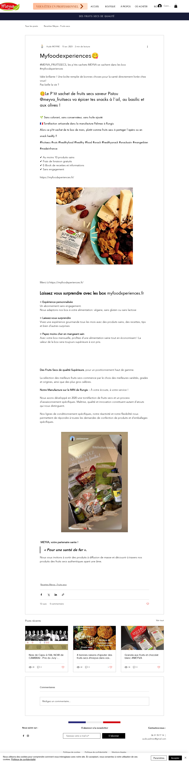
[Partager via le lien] (63, 594)
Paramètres (158, 757)
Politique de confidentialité (23, 759)
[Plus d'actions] (147, 46)
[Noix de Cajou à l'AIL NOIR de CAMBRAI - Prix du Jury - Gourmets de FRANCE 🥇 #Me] (46, 638)
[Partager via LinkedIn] (55, 594)
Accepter (175, 757)
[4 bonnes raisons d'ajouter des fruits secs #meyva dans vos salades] (94, 638)
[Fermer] (185, 758)
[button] (175, 6)
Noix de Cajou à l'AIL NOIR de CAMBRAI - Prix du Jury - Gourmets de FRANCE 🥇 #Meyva (46, 656)
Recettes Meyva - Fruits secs (57, 26)
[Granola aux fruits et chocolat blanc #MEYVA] (142, 638)
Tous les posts (31, 26)
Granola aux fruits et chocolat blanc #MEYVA (141, 656)
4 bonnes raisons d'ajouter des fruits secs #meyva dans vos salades (94, 656)
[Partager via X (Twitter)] (48, 594)
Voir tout (160, 620)
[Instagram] (28, 735)
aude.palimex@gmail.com (154, 738)
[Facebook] (23, 735)
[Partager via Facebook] (41, 594)
